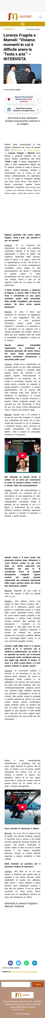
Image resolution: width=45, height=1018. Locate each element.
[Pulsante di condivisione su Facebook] (10, 963)
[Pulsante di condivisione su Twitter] (18, 963)
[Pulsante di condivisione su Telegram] (34, 963)
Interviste (9, 29)
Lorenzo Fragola (31, 972)
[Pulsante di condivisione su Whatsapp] (26, 963)
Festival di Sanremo (18, 972)
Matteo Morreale (28, 1009)
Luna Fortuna (34, 150)
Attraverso (17, 150)
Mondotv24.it (25, 1014)
